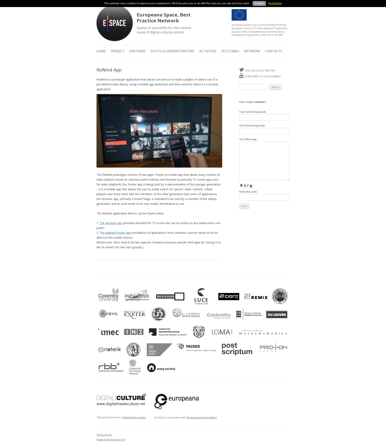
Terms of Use (104, 435)
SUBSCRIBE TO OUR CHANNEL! (262, 76)
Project (117, 51)
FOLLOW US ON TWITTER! (259, 70)
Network (252, 51)
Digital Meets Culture (134, 417)
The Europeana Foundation (201, 417)
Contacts (273, 51)
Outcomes (230, 51)
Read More (275, 3)
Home (101, 51)
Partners (137, 51)
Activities (207, 51)
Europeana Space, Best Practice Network (164, 18)
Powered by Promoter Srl (110, 439)
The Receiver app (111, 223)
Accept (259, 3)
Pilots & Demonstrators (172, 51)
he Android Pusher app (116, 233)
